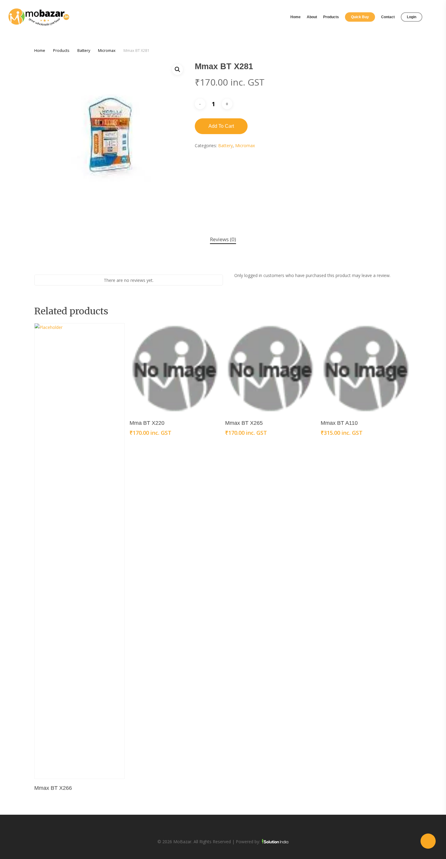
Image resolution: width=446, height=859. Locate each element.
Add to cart (221, 126)
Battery (83, 50)
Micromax (107, 50)
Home (39, 50)
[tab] (223, 239)
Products (61, 50)
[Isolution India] (275, 841)
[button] (177, 69)
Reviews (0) (223, 239)
